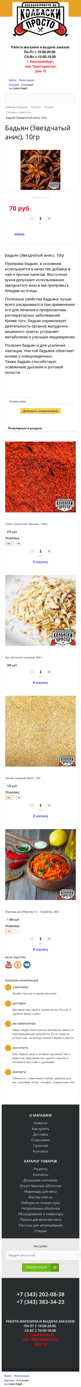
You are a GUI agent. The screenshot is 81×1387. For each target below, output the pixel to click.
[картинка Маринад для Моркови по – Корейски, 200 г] (40, 864)
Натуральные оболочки (40, 1208)
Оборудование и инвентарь (40, 1214)
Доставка (40, 1134)
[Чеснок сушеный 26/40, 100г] (40, 731)
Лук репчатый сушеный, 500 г (23, 657)
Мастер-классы (40, 1197)
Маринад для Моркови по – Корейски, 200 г (32, 912)
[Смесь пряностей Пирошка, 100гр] (40, 477)
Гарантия (40, 1145)
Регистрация (26, 80)
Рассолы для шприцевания (41, 1225)
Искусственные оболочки (40, 1186)
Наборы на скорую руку (40, 1202)
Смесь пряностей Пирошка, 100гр (26, 524)
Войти (13, 80)
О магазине (40, 1140)
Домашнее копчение (40, 1180)
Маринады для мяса (40, 1191)
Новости (40, 1123)
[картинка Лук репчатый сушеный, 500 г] (40, 610)
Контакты (40, 1151)
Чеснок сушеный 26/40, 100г (23, 778)
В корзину (40, 561)
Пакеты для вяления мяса (40, 1219)
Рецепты (41, 1169)
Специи (40, 1231)
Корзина (14, 84)
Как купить (40, 1128)
